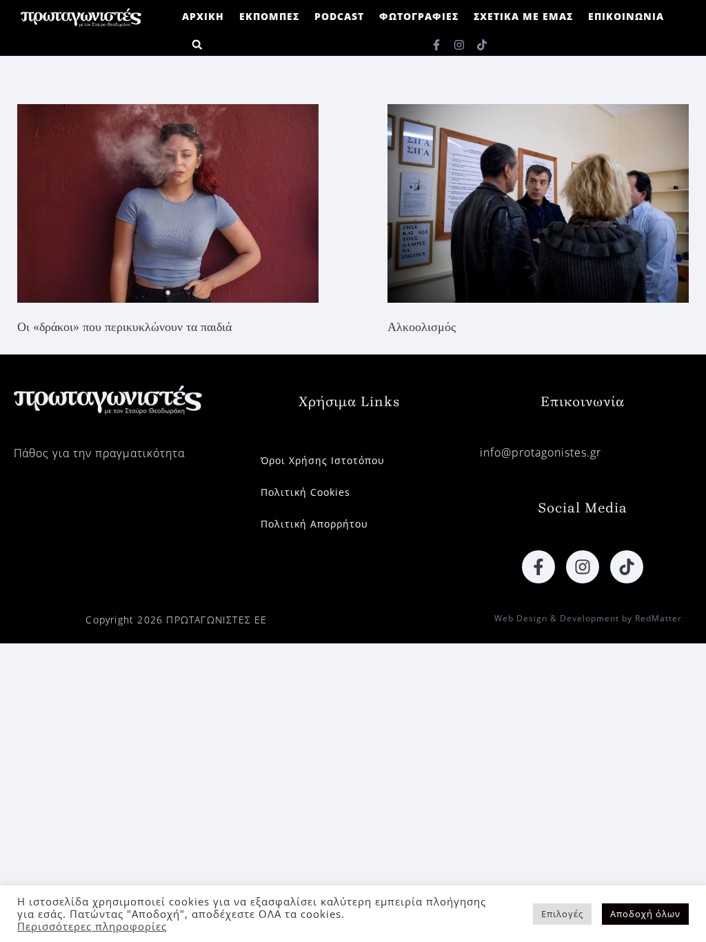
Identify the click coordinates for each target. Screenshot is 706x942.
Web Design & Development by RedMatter (588, 618)
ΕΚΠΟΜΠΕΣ (269, 16)
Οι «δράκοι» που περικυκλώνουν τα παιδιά (124, 327)
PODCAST (339, 16)
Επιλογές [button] (562, 914)
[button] (196, 44)
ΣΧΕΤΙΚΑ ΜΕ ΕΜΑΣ (523, 16)
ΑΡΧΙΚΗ (203, 16)
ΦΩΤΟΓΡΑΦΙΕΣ (418, 16)
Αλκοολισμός (421, 327)
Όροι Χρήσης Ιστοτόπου (323, 460)
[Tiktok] (482, 45)
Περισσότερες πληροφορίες (92, 926)
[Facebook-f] (436, 45)
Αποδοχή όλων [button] (645, 914)
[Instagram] (459, 45)
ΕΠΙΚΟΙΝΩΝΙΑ (626, 16)
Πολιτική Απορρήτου (314, 523)
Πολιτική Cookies (305, 492)
